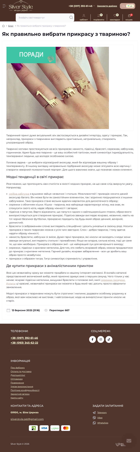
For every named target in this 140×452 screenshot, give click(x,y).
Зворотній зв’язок (20, 394)
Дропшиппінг (18, 375)
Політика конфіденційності (25, 390)
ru (124, 6)
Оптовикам (17, 379)
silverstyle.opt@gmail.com (27, 419)
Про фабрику (18, 367)
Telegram (102, 412)
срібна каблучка (19, 193)
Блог (10, 26)
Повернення (17, 382)
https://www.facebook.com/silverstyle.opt (92, 339)
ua (131, 6)
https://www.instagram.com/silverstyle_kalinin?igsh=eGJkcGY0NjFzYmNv (100, 339)
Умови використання (22, 386)
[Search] (71, 17)
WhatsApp (102, 423)
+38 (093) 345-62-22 (24, 342)
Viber (100, 417)
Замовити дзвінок (107, 6)
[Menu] (4, 6)
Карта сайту (17, 397)
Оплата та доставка (21, 371)
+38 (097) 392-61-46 (24, 338)
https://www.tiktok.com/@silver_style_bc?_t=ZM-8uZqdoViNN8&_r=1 (109, 339)
